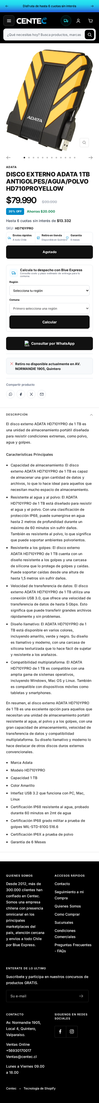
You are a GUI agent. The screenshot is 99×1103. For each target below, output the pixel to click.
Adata (11, 167)
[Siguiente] (91, 157)
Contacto (62, 883)
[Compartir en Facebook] (20, 394)
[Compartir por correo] (41, 394)
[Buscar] (89, 34)
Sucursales (64, 922)
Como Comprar (67, 914)
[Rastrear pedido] (66, 20)
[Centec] (37, 20)
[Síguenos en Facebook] (60, 1031)
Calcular (49, 322)
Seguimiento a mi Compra (69, 895)
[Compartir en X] (31, 394)
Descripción (17, 414)
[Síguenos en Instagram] (71, 1031)
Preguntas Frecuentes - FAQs (73, 948)
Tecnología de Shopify (40, 1088)
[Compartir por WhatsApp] (10, 394)
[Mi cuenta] (78, 20)
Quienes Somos (68, 906)
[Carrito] (90, 20)
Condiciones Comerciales (65, 933)
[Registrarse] (81, 996)
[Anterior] (8, 157)
